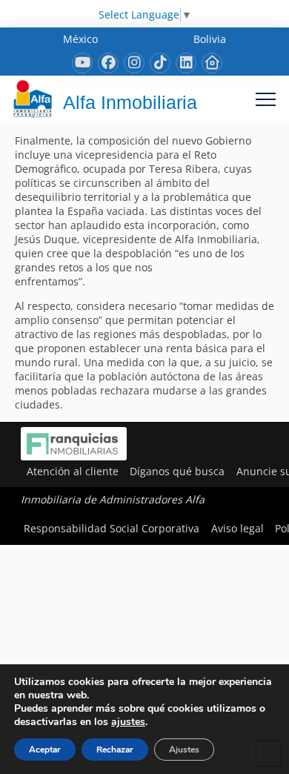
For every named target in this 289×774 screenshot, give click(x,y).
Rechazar (114, 749)
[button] (266, 99)
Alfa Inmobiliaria (130, 102)
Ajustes (184, 749)
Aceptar (45, 749)
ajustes (128, 722)
